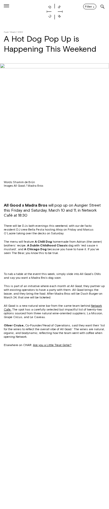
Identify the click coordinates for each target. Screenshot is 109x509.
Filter (90, 7)
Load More (54, 484)
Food (6, 32)
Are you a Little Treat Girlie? (52, 345)
